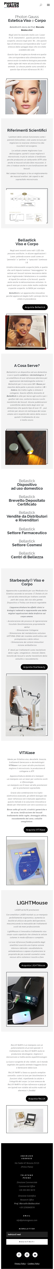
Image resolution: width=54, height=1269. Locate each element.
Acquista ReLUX (36, 1098)
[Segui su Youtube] (35, 1254)
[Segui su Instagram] (27, 1254)
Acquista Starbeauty (34, 667)
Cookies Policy (33, 1263)
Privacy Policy (20, 1263)
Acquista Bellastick (35, 307)
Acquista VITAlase (35, 829)
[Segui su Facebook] (18, 1254)
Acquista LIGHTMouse (33, 965)
